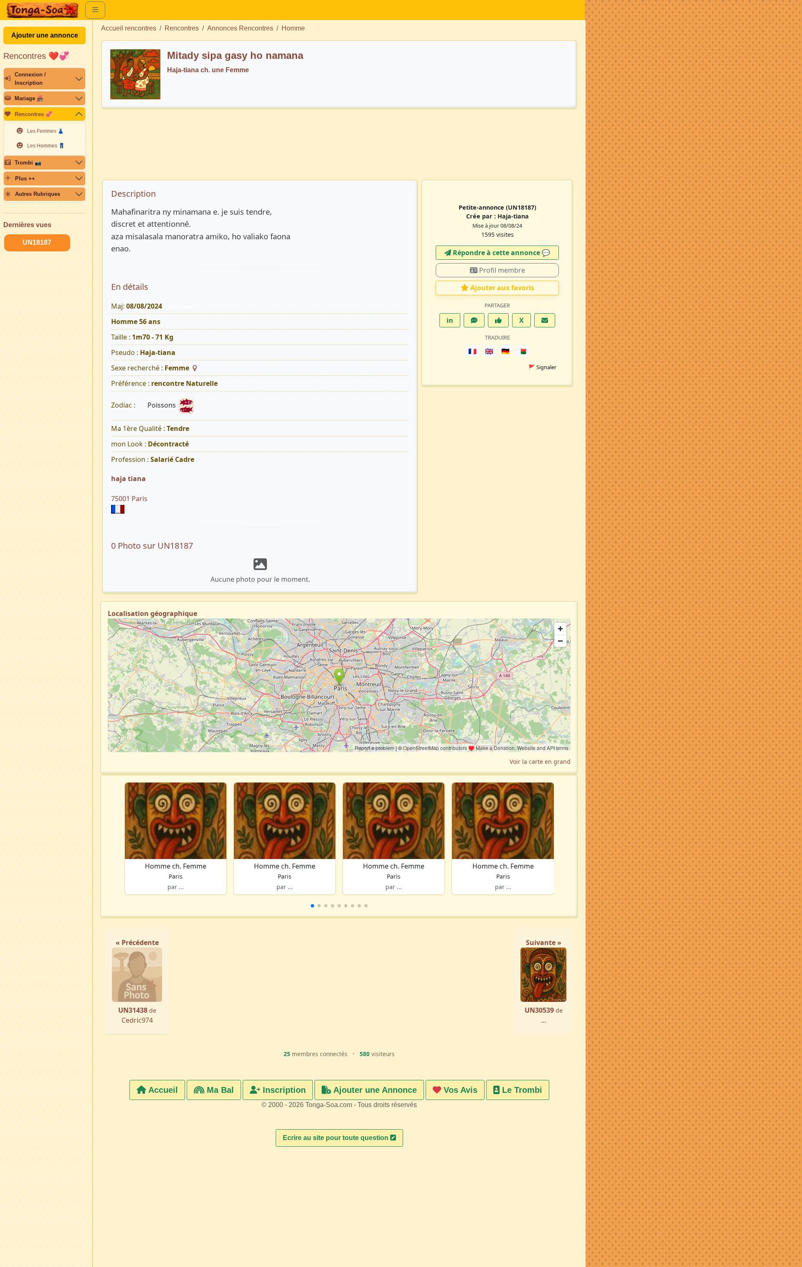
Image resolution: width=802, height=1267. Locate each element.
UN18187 (37, 242)
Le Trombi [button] (521, 1090)
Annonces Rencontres (240, 28)
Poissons (162, 405)
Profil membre (501, 270)
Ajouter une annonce (44, 35)
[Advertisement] (339, 148)
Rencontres (182, 28)
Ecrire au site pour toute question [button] (336, 1137)
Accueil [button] (162, 1090)
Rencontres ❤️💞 (36, 56)
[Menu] (95, 10)
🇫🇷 (472, 351)
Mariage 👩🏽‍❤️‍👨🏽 (29, 98)
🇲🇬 (522, 351)
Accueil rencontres (128, 28)
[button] (312, 905)
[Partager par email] (544, 320)
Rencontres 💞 (33, 114)
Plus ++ (25, 178)
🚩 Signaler (542, 367)
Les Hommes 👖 (46, 146)
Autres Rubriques (37, 194)
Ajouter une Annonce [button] (374, 1090)
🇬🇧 (489, 351)
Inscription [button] (283, 1090)
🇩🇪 (505, 351)
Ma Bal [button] (219, 1090)
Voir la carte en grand (540, 761)
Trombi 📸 (28, 163)
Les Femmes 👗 (45, 131)
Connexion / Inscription (30, 78)
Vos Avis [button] (459, 1090)
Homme (293, 28)
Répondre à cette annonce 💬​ (500, 252)
